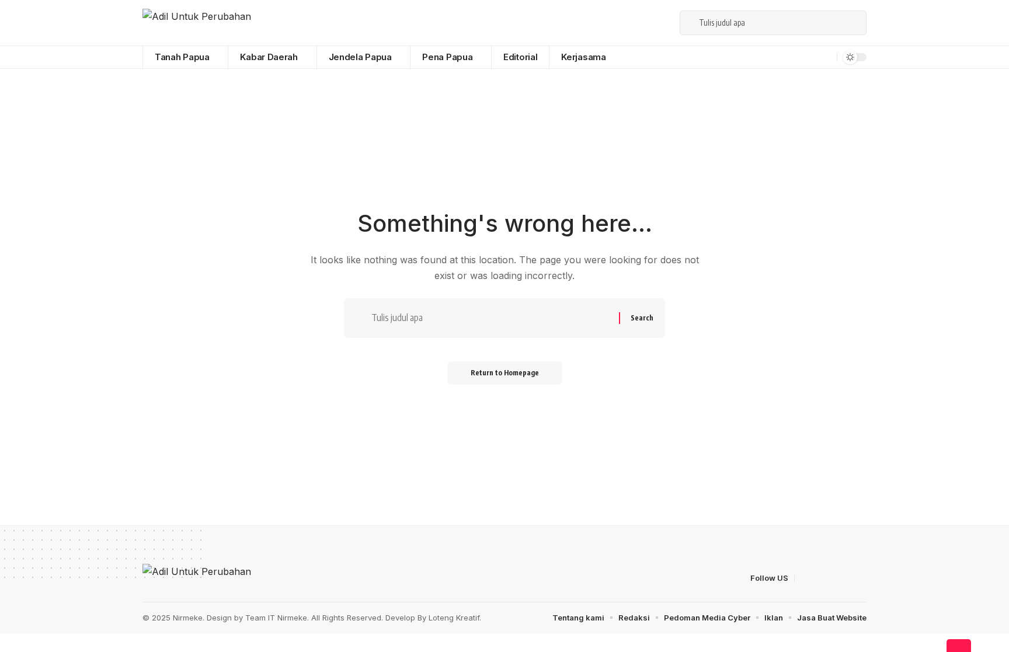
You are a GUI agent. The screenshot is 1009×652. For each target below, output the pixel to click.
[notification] (826, 57)
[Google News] (648, 22)
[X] (623, 22)
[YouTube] (635, 22)
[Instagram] (661, 22)
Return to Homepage (505, 372)
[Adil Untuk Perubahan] (196, 23)
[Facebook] (610, 22)
